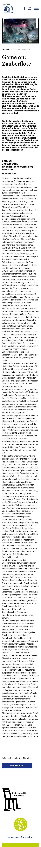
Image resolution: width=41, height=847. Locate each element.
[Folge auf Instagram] (30, 8)
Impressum (13, 837)
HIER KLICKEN (16, 765)
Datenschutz (27, 837)
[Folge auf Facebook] (25, 8)
